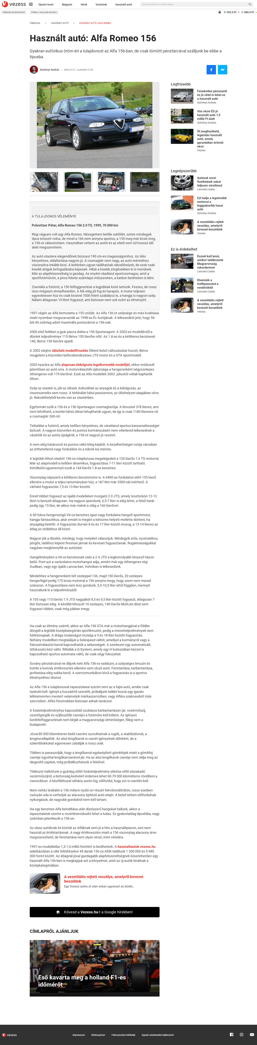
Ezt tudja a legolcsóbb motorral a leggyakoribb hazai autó (212, 203)
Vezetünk (101, 4)
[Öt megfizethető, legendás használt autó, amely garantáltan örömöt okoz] (182, 136)
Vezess (201, 150)
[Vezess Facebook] (231, 1026)
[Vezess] (14, 4)
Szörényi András (49, 69)
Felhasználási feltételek (123, 1035)
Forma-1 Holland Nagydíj (44, 12)
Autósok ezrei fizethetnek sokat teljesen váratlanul (209, 181)
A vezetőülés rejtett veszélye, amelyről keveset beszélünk (210, 225)
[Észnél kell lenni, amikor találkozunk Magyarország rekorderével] (182, 261)
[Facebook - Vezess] (211, 69)
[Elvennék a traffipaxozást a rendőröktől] (182, 285)
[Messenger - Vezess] (222, 69)
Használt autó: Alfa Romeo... (95, 23)
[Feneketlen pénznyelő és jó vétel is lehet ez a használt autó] (182, 96)
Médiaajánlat (98, 1035)
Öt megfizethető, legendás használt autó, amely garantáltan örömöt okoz (210, 139)
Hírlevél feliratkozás (14, 12)
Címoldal (35, 23)
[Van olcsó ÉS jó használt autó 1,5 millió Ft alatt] (182, 116)
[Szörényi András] (34, 70)
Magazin (67, 4)
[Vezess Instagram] (241, 1026)
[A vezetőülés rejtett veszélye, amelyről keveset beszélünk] (182, 227)
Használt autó (123, 4)
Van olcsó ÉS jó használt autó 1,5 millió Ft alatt (208, 115)
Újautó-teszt (46, 4)
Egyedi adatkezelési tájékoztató (158, 1035)
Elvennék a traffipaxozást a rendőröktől (207, 283)
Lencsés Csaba (206, 189)
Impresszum (79, 1035)
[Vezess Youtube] (251, 1026)
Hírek (84, 4)
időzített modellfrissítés (70, 351)
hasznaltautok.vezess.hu (136, 847)
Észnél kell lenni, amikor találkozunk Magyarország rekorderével (210, 261)
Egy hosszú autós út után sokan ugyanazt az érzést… (99, 886)
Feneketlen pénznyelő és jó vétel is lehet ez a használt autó (212, 94)
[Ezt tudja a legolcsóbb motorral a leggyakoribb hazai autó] (182, 203)
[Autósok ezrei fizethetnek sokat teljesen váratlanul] (182, 183)
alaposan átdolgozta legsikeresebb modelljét (95, 365)
